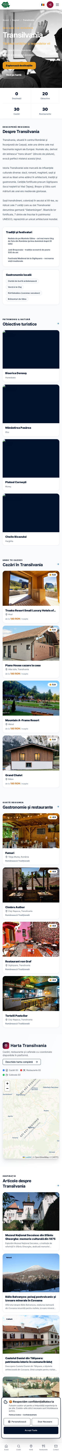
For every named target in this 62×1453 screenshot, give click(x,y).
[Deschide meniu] (57, 4)
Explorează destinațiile (19, 65)
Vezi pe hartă (13, 74)
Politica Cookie (15, 1415)
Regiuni (15, 20)
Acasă (6, 20)
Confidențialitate (30, 1415)
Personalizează (19, 1421)
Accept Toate (31, 1430)
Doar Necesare (45, 1421)
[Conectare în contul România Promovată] (50, 4)
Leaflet (28, 1157)
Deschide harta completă (19, 1061)
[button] (7, 1083)
